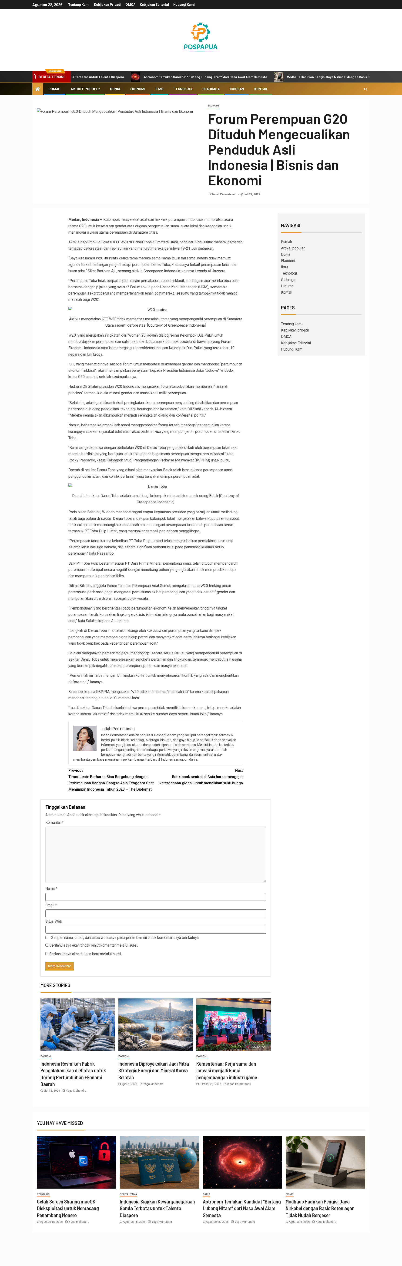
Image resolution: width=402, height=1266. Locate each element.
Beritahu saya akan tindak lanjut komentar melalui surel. (93, 945)
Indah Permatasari (224, 194)
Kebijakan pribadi (107, 5)
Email (51, 905)
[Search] (365, 89)
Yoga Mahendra (76, 1090)
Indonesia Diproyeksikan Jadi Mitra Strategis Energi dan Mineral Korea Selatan (153, 1070)
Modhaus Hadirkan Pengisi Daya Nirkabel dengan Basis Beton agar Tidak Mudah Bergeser (312, 77)
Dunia (115, 89)
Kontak (260, 89)
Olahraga (211, 89)
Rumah (54, 89)
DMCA (130, 5)
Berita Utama (128, 1194)
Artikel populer (85, 89)
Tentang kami (79, 5)
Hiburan (237, 89)
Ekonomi (137, 89)
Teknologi (183, 89)
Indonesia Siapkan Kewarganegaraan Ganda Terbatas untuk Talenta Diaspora (157, 1208)
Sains (206, 1194)
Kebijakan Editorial (154, 5)
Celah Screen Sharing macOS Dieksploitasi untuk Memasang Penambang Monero (68, 1208)
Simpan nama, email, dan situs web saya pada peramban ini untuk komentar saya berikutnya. (125, 937)
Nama (51, 888)
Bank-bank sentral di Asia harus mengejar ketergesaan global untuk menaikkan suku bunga (201, 776)
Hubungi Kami (184, 5)
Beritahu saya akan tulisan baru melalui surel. (85, 954)
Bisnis (290, 1194)
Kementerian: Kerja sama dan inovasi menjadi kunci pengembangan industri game (226, 1070)
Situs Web (53, 921)
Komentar (54, 822)
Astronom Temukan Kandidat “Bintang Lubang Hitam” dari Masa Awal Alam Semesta (165, 77)
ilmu (159, 89)
